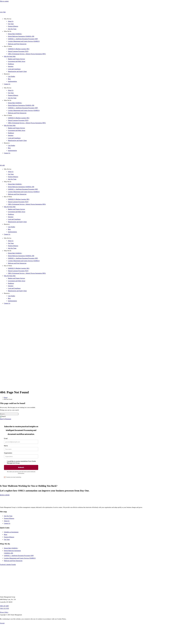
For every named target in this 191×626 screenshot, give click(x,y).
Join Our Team (12, 29)
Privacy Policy (4, 612)
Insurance (10, 66)
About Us (10, 21)
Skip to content (4, 1)
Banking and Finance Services (16, 59)
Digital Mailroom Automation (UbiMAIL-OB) (21, 36)
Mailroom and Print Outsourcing (17, 44)
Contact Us (7, 84)
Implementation (12, 81)
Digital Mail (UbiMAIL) (15, 34)
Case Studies (11, 76)
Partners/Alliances (13, 26)
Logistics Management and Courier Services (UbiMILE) (24, 41)
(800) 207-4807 (4, 606)
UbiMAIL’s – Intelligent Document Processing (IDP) (23, 39)
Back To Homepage (5, 419)
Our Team (11, 24)
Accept (2, 623)
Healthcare (11, 64)
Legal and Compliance (14, 69)
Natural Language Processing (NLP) (18, 51)
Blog (9, 79)
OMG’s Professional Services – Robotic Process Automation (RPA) (27, 54)
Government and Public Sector (16, 61)
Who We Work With (9, 56)
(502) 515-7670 (4, 608)
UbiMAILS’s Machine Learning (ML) (18, 49)
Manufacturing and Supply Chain (17, 71)
